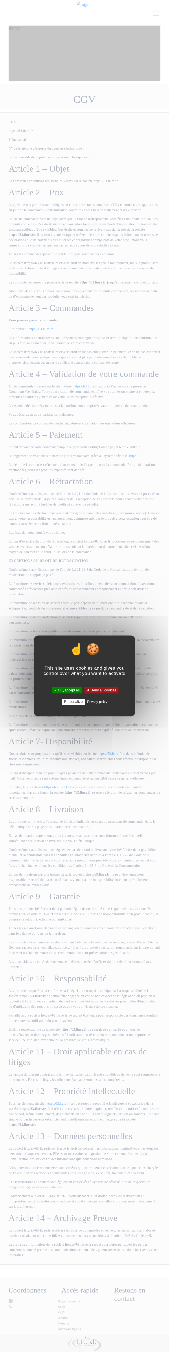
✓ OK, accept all (67, 690)
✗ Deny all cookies (101, 690)
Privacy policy (97, 702)
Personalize (73, 702)
